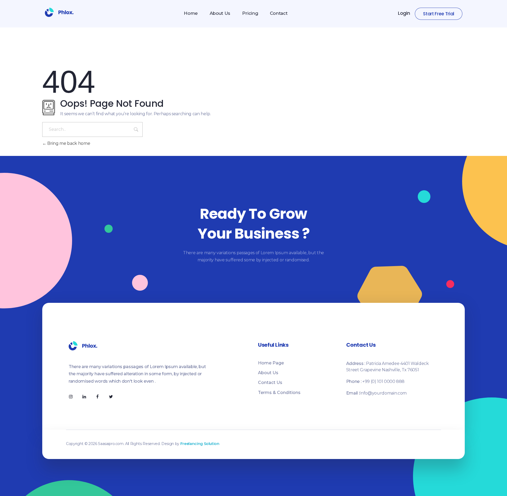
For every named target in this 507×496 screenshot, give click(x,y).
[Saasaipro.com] (59, 12)
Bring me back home (68, 143)
